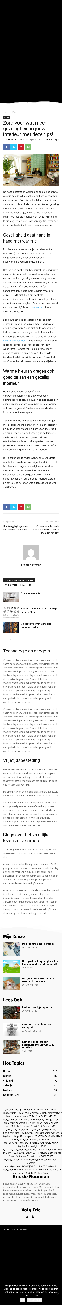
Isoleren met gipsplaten (37, 1007)
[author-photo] (31, 560)
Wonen (15, 112)
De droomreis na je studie (38, 943)
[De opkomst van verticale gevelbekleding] (11, 627)
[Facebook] (6, 147)
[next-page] (10, 639)
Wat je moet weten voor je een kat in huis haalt (38, 980)
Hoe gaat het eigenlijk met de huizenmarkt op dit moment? (40, 963)
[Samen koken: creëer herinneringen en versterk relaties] (11, 1047)
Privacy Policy (34, 1299)
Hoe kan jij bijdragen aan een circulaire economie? (16, 528)
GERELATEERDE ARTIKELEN (19, 580)
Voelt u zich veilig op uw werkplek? (36, 1026)
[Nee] (58, 1293)
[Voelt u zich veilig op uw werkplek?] (11, 1029)
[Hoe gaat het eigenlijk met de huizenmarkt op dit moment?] (11, 966)
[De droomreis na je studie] (11, 949)
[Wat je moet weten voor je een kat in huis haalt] (11, 983)
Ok (22, 1299)
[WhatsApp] (28, 147)
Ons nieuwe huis (30, 593)
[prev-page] (5, 639)
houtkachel (37, 307)
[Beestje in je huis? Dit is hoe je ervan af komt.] (11, 612)
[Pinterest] (21, 147)
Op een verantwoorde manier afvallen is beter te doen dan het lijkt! (45, 529)
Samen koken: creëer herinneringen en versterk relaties (38, 1044)
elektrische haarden (14, 340)
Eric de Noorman (16, 140)
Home (6, 112)
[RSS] (33, 1217)
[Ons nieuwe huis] (11, 597)
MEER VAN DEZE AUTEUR (18, 585)
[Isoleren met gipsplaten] (11, 1012)
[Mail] (27, 1217)
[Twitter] (13, 147)
